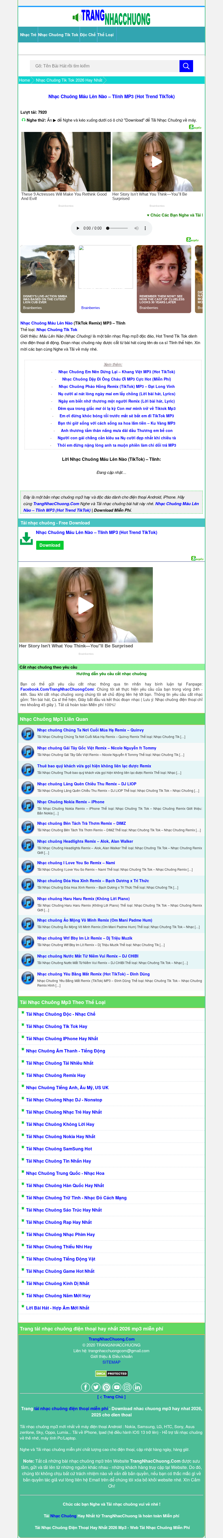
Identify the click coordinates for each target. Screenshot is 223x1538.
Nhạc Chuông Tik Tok (58, 34)
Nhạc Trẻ (28, 34)
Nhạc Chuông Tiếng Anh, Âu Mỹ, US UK (67, 1087)
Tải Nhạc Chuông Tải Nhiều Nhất (59, 1063)
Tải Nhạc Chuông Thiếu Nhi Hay (59, 1246)
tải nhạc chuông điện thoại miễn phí (71, 1408)
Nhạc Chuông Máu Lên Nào (46, 323)
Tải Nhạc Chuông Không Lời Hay (60, 1124)
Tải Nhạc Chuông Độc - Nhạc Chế (60, 1014)
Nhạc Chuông (63, 1516)
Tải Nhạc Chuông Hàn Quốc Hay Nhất (65, 1185)
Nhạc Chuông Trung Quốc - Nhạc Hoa (65, 1173)
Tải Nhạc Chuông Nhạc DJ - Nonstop (64, 1100)
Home (24, 80)
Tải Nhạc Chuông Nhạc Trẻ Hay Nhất (64, 1112)
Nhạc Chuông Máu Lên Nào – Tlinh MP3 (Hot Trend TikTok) (111, 96)
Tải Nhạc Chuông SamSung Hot (59, 1148)
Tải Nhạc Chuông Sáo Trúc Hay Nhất (64, 1210)
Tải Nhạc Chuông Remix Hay (55, 1075)
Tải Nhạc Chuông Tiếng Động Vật (60, 1259)
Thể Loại (105, 34)
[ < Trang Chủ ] (111, 1397)
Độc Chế (88, 34)
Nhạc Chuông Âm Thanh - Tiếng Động (65, 1051)
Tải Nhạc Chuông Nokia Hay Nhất (60, 1136)
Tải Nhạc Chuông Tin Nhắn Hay (58, 1161)
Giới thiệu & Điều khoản (111, 1356)
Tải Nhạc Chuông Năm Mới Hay (58, 1295)
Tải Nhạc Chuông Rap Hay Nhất (59, 1222)
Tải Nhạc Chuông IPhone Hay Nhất (62, 1038)
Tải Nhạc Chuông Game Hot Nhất (60, 1271)
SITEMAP (111, 1362)
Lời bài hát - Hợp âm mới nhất (57, 1308)
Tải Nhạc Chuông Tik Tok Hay (56, 1026)
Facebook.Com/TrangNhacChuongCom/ (57, 689)
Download (49, 545)
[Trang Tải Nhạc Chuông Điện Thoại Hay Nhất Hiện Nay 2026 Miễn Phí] (111, 24)
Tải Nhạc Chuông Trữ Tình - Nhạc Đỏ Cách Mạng (76, 1197)
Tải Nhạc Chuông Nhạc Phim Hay (60, 1234)
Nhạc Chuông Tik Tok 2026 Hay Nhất (69, 80)
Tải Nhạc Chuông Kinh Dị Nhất (57, 1283)
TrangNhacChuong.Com (56, 504)
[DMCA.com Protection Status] (111, 1375)
